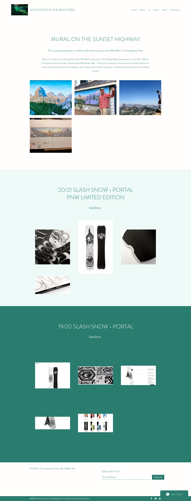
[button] (51, 97)
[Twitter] (155, 498)
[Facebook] (151, 498)
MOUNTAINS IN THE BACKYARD (52, 10)
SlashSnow (95, 207)
